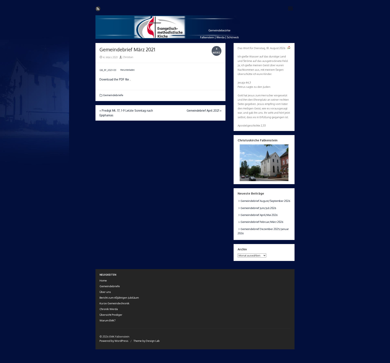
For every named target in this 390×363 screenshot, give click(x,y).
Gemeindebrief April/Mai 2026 (259, 215)
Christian (127, 57)
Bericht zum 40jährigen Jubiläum (119, 297)
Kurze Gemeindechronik (114, 303)
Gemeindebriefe (113, 95)
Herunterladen (127, 69)
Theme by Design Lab (146, 340)
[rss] (97, 8)
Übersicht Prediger (111, 314)
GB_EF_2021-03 (108, 69)
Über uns (105, 292)
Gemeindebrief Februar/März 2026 (261, 221)
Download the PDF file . (115, 79)
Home (103, 280)
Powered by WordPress (114, 340)
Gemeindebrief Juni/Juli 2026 (258, 208)
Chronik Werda (109, 309)
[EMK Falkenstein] (195, 27)
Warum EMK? (108, 320)
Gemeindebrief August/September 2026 (265, 200)
